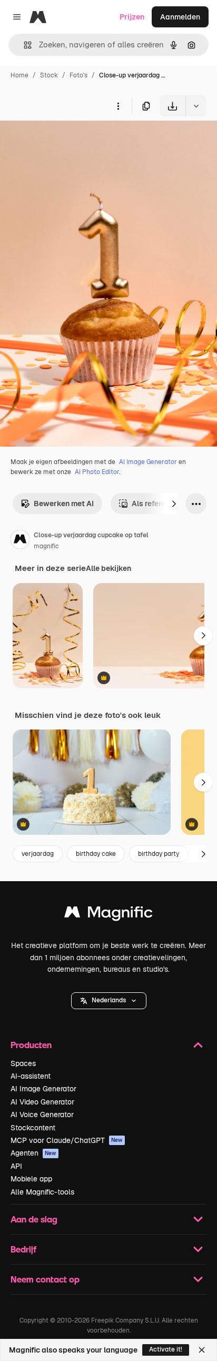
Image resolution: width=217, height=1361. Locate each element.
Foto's (78, 75)
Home (19, 75)
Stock (49, 75)
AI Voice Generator (42, 1114)
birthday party (158, 854)
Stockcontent (33, 1127)
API (16, 1166)
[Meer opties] (118, 105)
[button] (108, 1000)
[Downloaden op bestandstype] (195, 105)
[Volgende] (173, 503)
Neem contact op (45, 1279)
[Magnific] (108, 914)
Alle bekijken (108, 568)
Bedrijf (23, 1249)
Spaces (23, 1063)
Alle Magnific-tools (42, 1192)
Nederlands (109, 1000)
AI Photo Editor (97, 472)
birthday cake (96, 854)
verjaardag (38, 854)
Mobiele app (31, 1179)
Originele (69, 141)
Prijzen (132, 17)
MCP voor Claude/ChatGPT (67, 1140)
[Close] (201, 1350)
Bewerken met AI (64, 503)
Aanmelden (180, 17)
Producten (31, 1044)
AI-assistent (31, 1076)
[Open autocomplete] (23, 45)
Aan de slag (34, 1219)
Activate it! (165, 1349)
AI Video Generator (42, 1102)
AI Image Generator (148, 462)
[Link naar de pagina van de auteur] (20, 541)
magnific (46, 546)
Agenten (33, 1153)
